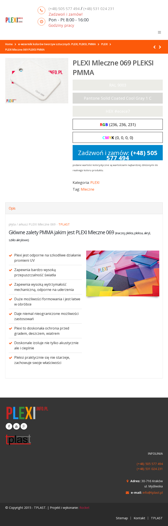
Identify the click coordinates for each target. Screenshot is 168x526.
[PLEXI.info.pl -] (14, 20)
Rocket (84, 508)
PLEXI (95, 182)
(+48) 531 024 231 (98, 8)
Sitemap (122, 518)
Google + (24, 426)
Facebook (9, 426)
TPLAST (64, 224)
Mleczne (87, 189)
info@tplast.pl (153, 492)
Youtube (16, 426)
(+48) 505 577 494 (64, 8)
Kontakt (139, 518)
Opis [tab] (12, 208)
